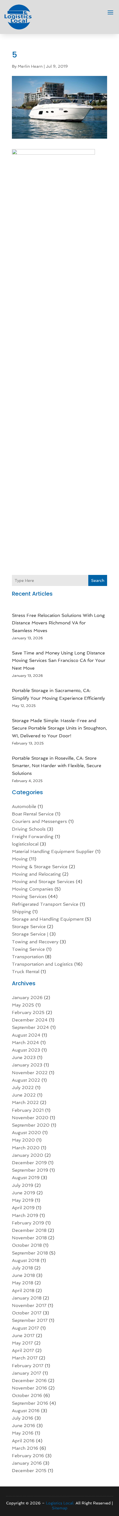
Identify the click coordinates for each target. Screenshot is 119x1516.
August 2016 (26, 1410)
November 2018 (29, 1237)
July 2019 (22, 1185)
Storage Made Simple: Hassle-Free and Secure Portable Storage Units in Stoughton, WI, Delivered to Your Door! (59, 728)
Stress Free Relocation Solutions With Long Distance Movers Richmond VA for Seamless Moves (58, 623)
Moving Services (29, 896)
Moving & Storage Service (40, 866)
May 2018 (22, 1282)
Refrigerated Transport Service (45, 904)
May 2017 (22, 1343)
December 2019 (29, 1162)
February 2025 (28, 1012)
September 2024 (30, 1027)
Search (97, 580)
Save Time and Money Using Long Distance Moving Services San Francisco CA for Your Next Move (58, 660)
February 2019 (28, 1223)
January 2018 (27, 1298)
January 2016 (27, 1463)
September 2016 (30, 1403)
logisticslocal (25, 844)
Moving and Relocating (36, 874)
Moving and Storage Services (43, 881)
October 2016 (27, 1395)
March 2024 (25, 1042)
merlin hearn (30, 66)
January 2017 (26, 1373)
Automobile (24, 806)
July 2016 (22, 1418)
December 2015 (29, 1470)
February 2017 (27, 1365)
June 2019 (23, 1192)
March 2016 (25, 1448)
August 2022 (26, 1080)
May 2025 (23, 1005)
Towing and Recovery (35, 941)
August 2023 (26, 1050)
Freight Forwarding (32, 836)
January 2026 (27, 997)
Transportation (28, 956)
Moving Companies (32, 889)
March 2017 (25, 1358)
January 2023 (27, 1065)
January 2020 (27, 1155)
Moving (20, 859)
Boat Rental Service (33, 814)
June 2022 (24, 1095)
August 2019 (26, 1177)
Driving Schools (29, 829)
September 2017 (30, 1320)
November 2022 (30, 1072)
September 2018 (30, 1253)
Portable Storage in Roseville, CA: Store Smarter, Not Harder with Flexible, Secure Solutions (56, 766)
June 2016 (23, 1425)
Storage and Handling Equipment (48, 919)
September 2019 (30, 1170)
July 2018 (22, 1268)
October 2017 (27, 1313)
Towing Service (28, 949)
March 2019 (25, 1215)
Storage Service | (30, 934)
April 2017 (23, 1350)
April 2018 (23, 1290)
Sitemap (60, 1508)
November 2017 (29, 1305)
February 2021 (28, 1110)
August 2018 (25, 1260)
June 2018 (23, 1275)
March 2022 (25, 1102)
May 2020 (23, 1140)
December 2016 (29, 1380)
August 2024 (26, 1035)
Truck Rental (25, 971)
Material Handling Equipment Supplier (53, 851)
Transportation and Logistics (42, 964)
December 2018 (29, 1230)
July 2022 (23, 1087)
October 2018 (27, 1245)
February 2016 (28, 1455)
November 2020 (30, 1117)
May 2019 (22, 1200)
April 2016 (23, 1440)
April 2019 (23, 1207)
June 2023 (24, 1057)
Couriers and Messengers (39, 821)
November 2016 (29, 1388)
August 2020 (26, 1132)
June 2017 (23, 1335)
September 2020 (31, 1125)
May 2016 (22, 1433)
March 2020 (26, 1147)
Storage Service (29, 926)
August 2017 (25, 1328)
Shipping (21, 911)
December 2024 (30, 1020)
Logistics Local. (60, 1503)
